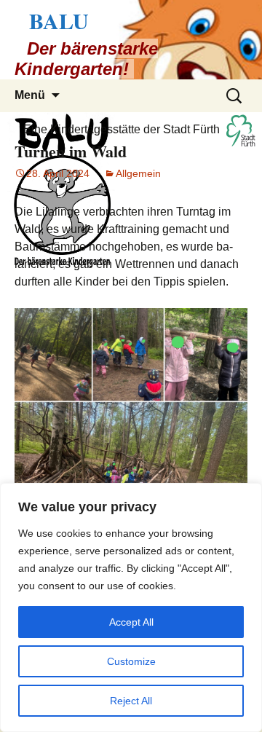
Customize (131, 661)
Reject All (131, 701)
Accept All (131, 622)
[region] (131, 607)
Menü (30, 95)
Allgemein (138, 173)
